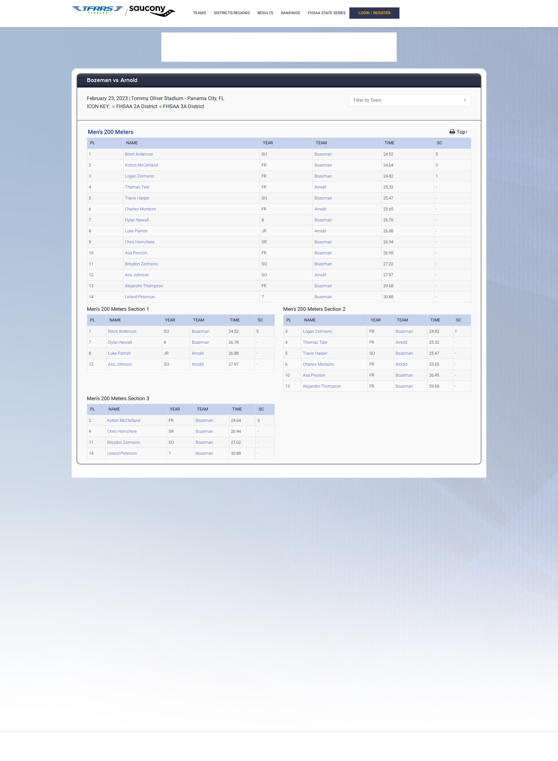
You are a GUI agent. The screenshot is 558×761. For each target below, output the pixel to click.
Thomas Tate (137, 187)
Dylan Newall (137, 220)
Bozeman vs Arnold (112, 80)
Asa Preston (136, 252)
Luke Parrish (136, 230)
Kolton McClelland (141, 165)
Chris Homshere (140, 241)
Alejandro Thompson (144, 285)
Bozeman (323, 154)
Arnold (320, 187)
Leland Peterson (140, 296)
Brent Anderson (139, 154)
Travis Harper (137, 198)
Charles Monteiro (140, 209)
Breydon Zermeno (141, 263)
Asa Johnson (137, 274)
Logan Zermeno (139, 176)
